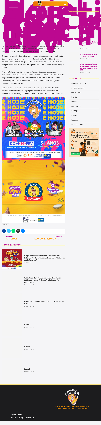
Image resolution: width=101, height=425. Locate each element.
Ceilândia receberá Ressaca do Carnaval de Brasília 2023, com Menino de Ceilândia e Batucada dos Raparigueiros (42, 280)
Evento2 (27, 325)
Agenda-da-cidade (85, 83)
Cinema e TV (85, 106)
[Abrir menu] (64, 4)
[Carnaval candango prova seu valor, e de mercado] (74, 56)
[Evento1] (12, 348)
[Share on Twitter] (9, 231)
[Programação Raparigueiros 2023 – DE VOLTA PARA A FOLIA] (12, 303)
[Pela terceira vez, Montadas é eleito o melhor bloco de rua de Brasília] (74, 45)
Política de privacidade (22, 418)
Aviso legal (16, 415)
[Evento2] (12, 326)
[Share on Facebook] (4, 231)
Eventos (85, 97)
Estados (85, 102)
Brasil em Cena (85, 124)
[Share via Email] (23, 231)
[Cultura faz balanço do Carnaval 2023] (74, 33)
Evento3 (27, 369)
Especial (85, 120)
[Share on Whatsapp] (13, 231)
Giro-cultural (85, 93)
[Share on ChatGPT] (18, 231)
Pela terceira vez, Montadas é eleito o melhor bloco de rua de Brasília (89, 44)
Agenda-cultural (85, 88)
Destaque (85, 111)
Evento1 (27, 347)
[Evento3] (12, 370)
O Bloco (5, 224)
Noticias (85, 115)
